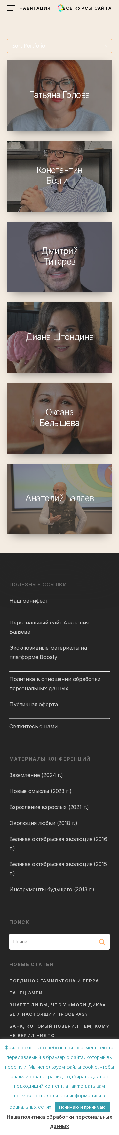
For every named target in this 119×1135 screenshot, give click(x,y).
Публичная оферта (33, 704)
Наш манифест (28, 600)
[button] (29, 8)
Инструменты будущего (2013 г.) (51, 889)
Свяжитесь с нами (33, 726)
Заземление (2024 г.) (36, 775)
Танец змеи (26, 992)
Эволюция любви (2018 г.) (43, 823)
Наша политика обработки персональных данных (59, 1121)
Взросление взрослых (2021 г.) (49, 807)
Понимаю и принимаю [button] (82, 1107)
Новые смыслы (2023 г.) (40, 791)
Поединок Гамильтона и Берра (54, 980)
